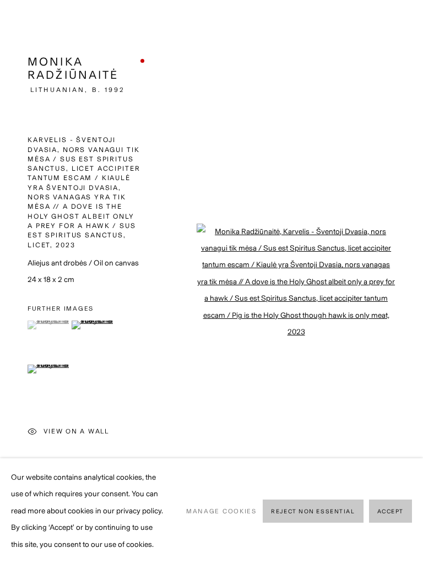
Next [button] (412, 282)
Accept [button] (390, 511)
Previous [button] (11, 282)
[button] (48, 325)
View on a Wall (76, 431)
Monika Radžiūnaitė (73, 68)
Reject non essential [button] (313, 511)
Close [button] (398, 25)
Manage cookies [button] (221, 511)
